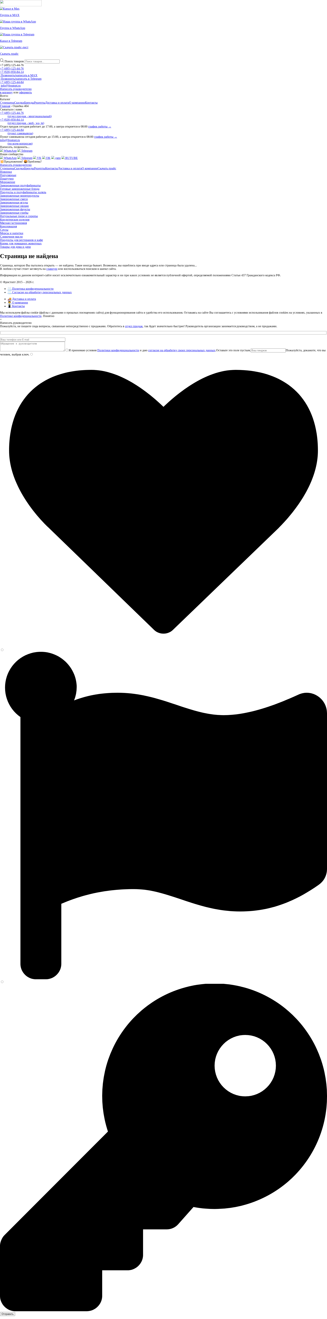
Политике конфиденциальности (20, 316)
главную (51, 268)
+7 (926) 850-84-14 (12, 72)
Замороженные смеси (14, 199)
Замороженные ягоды (14, 202)
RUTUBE (71, 158)
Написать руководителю (16, 89)
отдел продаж (134, 326)
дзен (57, 158)
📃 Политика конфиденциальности (31, 288)
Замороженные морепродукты (19, 195)
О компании (77, 102)
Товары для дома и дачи (15, 246)
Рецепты (39, 102)
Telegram (26, 150)
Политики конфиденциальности (118, 350)
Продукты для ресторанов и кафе (21, 240)
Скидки (19, 102)
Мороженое (7, 182)
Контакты (91, 102)
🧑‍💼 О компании (18, 302)
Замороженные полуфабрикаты (20, 185)
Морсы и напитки (11, 233)
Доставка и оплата (57, 102)
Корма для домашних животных (21, 243)
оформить (25, 92)
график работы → (99, 126)
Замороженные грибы (14, 212)
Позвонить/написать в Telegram (20, 78)
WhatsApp (10, 150)
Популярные (8, 175)
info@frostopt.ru (11, 85)
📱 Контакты (16, 306)
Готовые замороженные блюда (19, 188)
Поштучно (7, 178)
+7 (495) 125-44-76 (12, 68)
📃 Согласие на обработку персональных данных (40, 292)
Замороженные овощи (14, 205)
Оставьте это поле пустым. (233, 350)
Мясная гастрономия (13, 223)
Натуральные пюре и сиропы (19, 216)
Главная (5, 106)
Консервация (8, 226)
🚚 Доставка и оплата (22, 299)
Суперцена (7, 102)
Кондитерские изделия (14, 219)
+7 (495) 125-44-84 (12, 82)
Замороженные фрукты (15, 209)
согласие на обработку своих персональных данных (181, 350)
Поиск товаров (15, 61)
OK (48, 158)
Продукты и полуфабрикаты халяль (23, 192)
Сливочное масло (11, 236)
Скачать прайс (107, 168)
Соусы (4, 229)
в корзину (6, 92)
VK (38, 158)
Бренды (29, 102)
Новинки (6, 171)
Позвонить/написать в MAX (18, 75)
